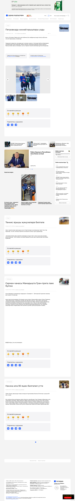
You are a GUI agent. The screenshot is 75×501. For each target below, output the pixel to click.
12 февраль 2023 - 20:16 (9, 33)
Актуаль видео (32, 18)
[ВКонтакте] (8, 125)
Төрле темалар (41, 460)
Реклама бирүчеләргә (43, 18)
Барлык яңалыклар (62, 202)
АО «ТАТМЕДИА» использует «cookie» (13, 497)
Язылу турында (24, 18)
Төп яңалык (9, 18)
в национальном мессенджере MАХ (38, 56)
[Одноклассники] (12, 125)
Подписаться (68, 497)
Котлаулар (16, 18)
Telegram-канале (11, 56)
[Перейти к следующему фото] (48, 79)
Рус (45, 15)
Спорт (8, 25)
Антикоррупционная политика (12, 496)
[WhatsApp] (20, 262)
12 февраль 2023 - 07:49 (9, 289)
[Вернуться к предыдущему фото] (8, 79)
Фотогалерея (53, 18)
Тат (51, 15)
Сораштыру (61, 18)
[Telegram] (16, 125)
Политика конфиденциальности (12, 498)
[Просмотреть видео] (29, 187)
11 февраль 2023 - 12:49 (9, 389)
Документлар (33, 460)
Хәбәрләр (9, 279)
